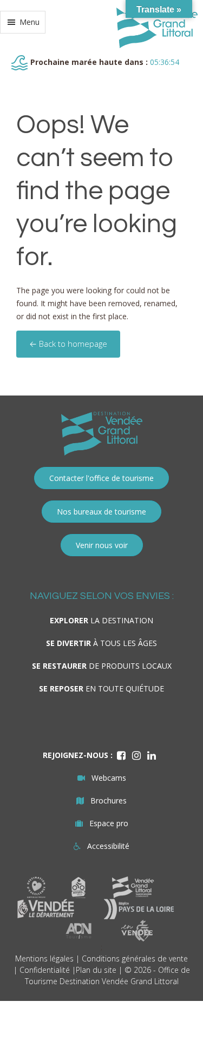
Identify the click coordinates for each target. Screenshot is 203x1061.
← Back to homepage (68, 343)
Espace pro (108, 823)
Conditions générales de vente (135, 958)
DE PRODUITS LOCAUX (102, 666)
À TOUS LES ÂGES (101, 643)
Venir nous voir (102, 545)
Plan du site (96, 970)
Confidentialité (44, 970)
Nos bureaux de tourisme (101, 511)
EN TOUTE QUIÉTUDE (101, 688)
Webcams (108, 778)
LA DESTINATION (101, 620)
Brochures (108, 800)
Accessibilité (108, 846)
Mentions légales (44, 958)
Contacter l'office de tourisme (101, 478)
